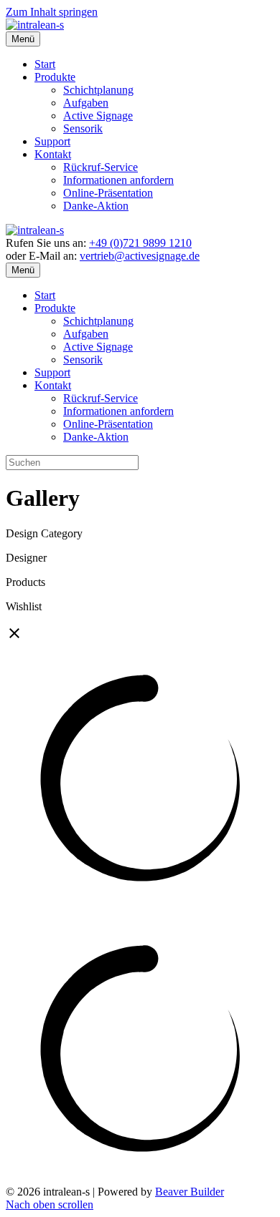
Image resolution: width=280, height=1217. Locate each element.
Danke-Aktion (96, 206)
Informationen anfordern (118, 180)
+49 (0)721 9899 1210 (140, 243)
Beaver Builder (189, 1192)
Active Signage (98, 115)
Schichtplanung (98, 90)
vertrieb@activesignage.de (140, 256)
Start (44, 64)
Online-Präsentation (108, 193)
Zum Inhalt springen (52, 12)
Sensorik (83, 128)
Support (52, 141)
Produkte (54, 77)
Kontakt (52, 154)
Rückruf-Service (100, 167)
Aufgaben (85, 103)
